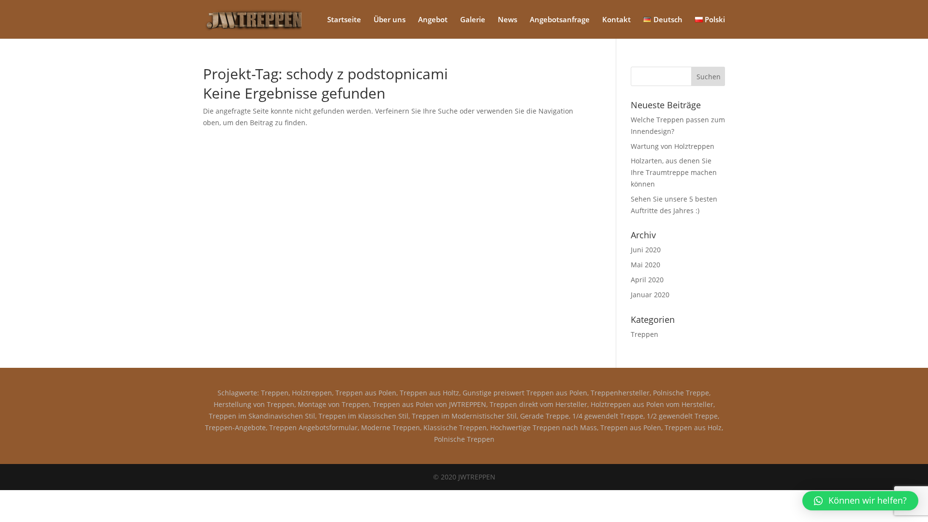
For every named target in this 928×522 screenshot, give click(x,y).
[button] (860, 500)
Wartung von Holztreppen (672, 146)
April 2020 (647, 279)
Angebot (433, 20)
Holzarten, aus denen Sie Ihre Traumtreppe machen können (674, 172)
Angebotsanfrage (560, 20)
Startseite (344, 20)
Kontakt (616, 20)
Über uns (390, 20)
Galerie (472, 20)
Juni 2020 (646, 249)
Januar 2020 (650, 294)
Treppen (644, 334)
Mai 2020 (645, 264)
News (507, 20)
